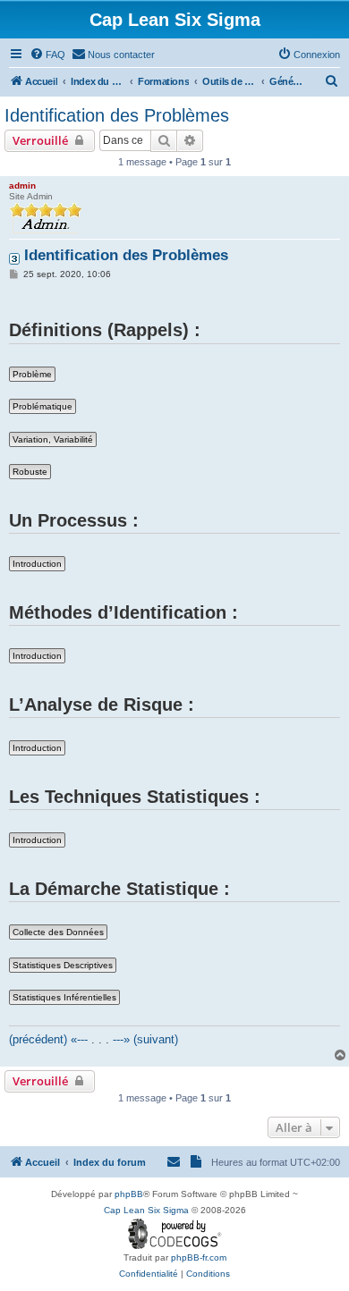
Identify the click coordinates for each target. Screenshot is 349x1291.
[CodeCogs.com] (175, 1234)
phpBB (129, 1194)
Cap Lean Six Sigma (146, 1210)
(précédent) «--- (48, 1039)
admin (22, 185)
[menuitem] (47, 54)
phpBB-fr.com (198, 1257)
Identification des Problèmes (116, 115)
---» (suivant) (145, 1039)
